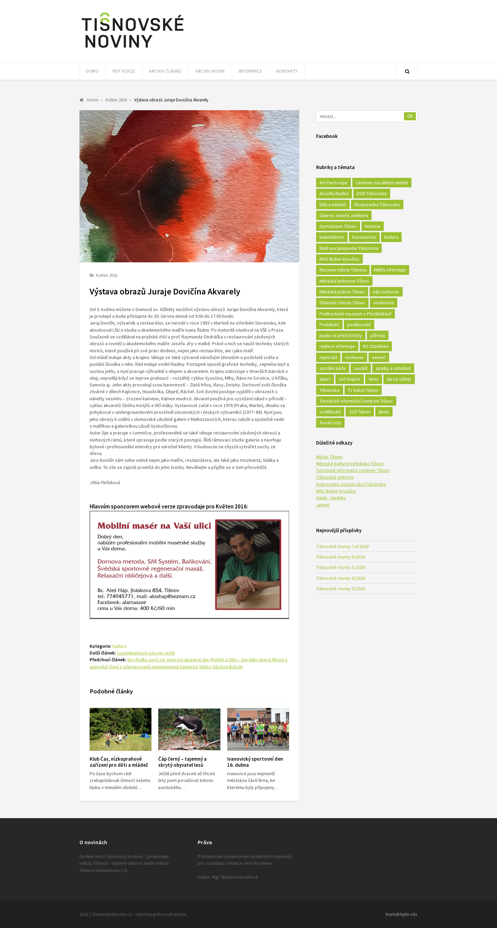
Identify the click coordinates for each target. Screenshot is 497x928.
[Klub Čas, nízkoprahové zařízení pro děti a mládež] (120, 729)
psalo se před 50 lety (341, 335)
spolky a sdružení (393, 368)
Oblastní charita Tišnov (342, 303)
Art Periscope (334, 183)
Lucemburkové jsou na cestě (146, 653)
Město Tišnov (329, 457)
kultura (119, 646)
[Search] (407, 71)
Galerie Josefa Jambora (344, 215)
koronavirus (364, 237)
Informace (251, 71)
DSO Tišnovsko (372, 193)
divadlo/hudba (334, 193)
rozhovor (354, 357)
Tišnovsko (330, 390)
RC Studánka (375, 346)
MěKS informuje (390, 270)
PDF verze (124, 71)
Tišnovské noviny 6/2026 (340, 557)
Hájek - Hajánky (331, 498)
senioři (379, 357)
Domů (92, 71)
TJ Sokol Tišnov (363, 390)
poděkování (359, 325)
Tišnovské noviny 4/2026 (340, 578)
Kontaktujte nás (402, 914)
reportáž (328, 357)
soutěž (361, 368)
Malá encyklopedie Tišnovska (349, 248)
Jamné (323, 505)
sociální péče (333, 368)
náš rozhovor (386, 292)
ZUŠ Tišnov (360, 412)
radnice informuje (337, 346)
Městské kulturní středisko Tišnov (350, 463)
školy (384, 412)
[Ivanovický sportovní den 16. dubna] (258, 729)
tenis (374, 379)
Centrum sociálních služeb (382, 183)
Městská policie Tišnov (342, 292)
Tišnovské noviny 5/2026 (340, 567)
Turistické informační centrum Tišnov (356, 401)
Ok (410, 116)
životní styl (330, 423)
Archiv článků (165, 71)
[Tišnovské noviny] (132, 49)
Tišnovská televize (335, 477)
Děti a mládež (333, 204)
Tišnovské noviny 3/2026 (340, 589)
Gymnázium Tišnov (338, 226)
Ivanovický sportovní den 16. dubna (255, 762)
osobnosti (383, 303)
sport (325, 379)
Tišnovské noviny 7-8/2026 (342, 546)
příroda (377, 335)
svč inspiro (349, 379)
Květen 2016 (106, 275)
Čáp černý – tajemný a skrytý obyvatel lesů (182, 762)
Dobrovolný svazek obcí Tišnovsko (351, 484)
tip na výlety (399, 379)
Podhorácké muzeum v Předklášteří (356, 314)
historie (372, 226)
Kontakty (287, 71)
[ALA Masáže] (189, 617)
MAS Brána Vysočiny (339, 259)
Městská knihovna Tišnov (344, 281)
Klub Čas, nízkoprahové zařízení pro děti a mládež (119, 762)
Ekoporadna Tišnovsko (377, 204)
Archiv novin (210, 71)
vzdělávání (330, 412)
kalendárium (332, 237)
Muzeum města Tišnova (343, 270)
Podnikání (329, 325)
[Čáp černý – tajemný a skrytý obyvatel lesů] (189, 729)
